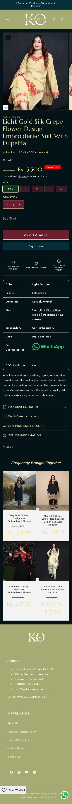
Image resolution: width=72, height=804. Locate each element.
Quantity (10, 197)
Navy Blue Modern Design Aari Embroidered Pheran (19, 518)
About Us (12, 723)
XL (61, 189)
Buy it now (36, 246)
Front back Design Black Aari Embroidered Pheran (19, 589)
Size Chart (9, 218)
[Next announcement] (65, 5)
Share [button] (9, 447)
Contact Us (13, 757)
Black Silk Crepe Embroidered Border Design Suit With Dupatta (53, 520)
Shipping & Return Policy (22, 732)
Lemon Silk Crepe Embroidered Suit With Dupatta (52, 589)
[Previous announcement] (7, 5)
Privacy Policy (15, 748)
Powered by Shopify (36, 793)
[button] (7, 19)
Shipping (22, 176)
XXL (10, 189)
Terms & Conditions (19, 740)
